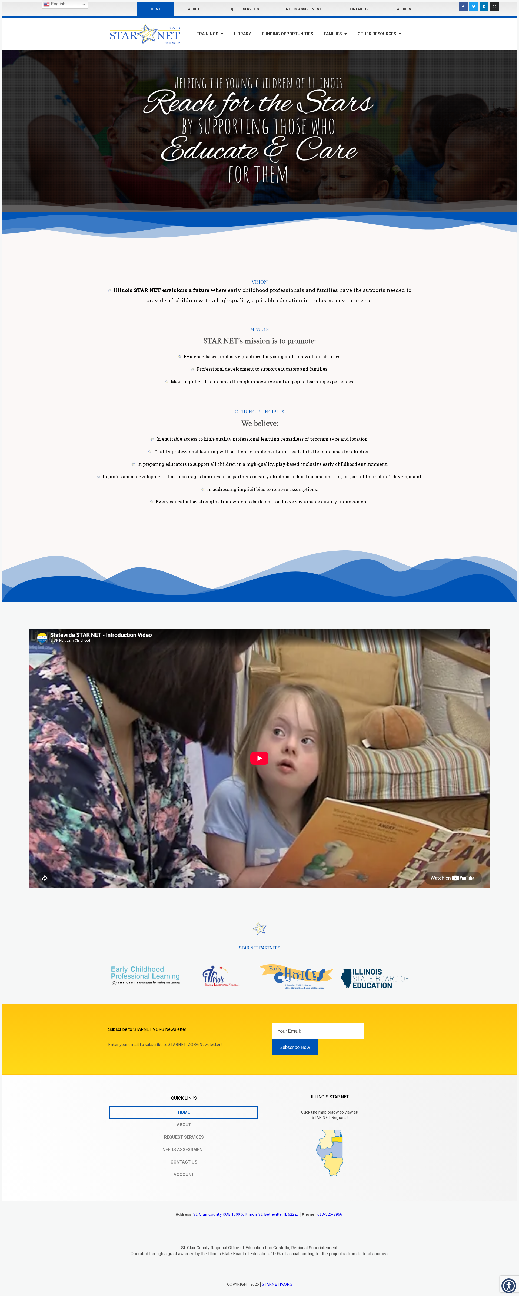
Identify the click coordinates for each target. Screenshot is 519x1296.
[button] (508, 1285)
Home (156, 9)
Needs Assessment (303, 9)
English (57, 4)
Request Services (243, 9)
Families (333, 33)
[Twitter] (473, 6)
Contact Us (359, 9)
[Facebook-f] (463, 6)
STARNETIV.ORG (277, 1284)
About (193, 9)
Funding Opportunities (287, 33)
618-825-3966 (329, 1214)
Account (405, 9)
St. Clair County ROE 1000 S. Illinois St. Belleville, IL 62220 (246, 1214)
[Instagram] (494, 6)
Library (242, 33)
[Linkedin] (484, 6)
